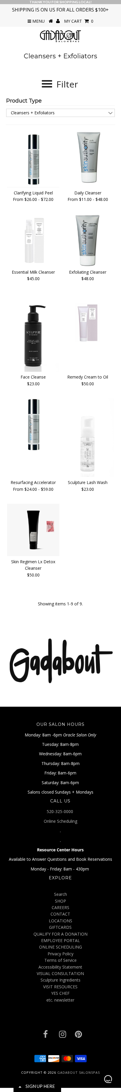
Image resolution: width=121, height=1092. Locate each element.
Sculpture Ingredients (60, 980)
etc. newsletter (60, 1000)
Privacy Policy (60, 953)
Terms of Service (60, 960)
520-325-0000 (60, 811)
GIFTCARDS (60, 927)
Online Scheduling (60, 821)
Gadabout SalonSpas (78, 1072)
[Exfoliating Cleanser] (88, 240)
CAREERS (60, 907)
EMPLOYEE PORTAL (60, 940)
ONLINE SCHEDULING (60, 947)
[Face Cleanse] (33, 332)
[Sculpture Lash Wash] (88, 437)
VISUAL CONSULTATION (60, 973)
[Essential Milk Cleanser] (33, 239)
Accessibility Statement (60, 967)
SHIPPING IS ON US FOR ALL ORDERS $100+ (60, 9)
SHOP (60, 901)
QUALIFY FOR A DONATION (60, 934)
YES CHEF (60, 993)
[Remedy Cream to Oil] (88, 318)
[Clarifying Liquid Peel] (33, 159)
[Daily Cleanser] (88, 157)
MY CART (78, 21)
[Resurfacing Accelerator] (33, 424)
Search (60, 894)
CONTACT (60, 914)
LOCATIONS (60, 921)
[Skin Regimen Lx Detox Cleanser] (33, 530)
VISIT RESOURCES (60, 986)
